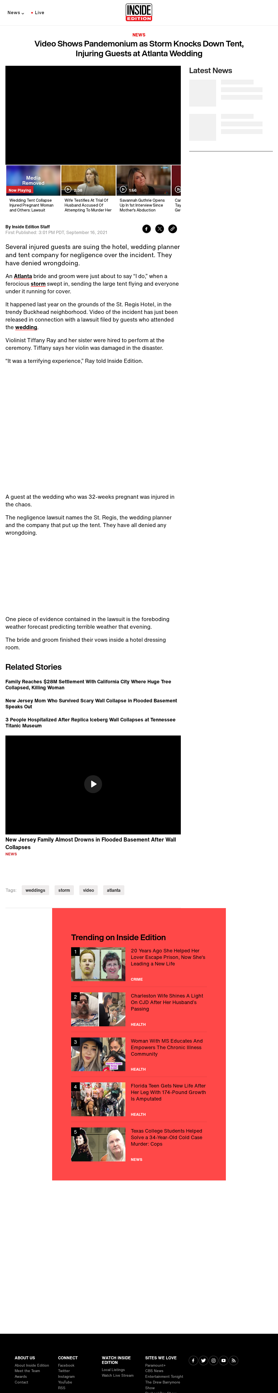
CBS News (154, 1370)
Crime (137, 979)
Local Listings (113, 1369)
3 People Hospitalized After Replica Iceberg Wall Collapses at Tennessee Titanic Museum (90, 722)
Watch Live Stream (118, 1375)
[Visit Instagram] (213, 1361)
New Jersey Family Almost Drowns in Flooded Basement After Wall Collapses (90, 843)
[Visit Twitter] (203, 1361)
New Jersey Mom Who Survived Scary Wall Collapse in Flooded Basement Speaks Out (91, 703)
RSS (61, 1388)
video (88, 890)
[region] (93, 785)
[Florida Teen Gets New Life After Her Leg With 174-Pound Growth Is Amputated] (139, 1099)
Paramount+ (155, 1365)
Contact (21, 1382)
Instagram (66, 1376)
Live (40, 12)
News (14, 12)
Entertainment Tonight (164, 1376)
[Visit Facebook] (193, 1361)
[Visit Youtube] (223, 1361)
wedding (26, 327)
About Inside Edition (32, 1365)
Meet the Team (27, 1370)
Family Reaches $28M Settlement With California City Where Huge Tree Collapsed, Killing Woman (88, 684)
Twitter (64, 1370)
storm (38, 284)
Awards (21, 1376)
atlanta (114, 890)
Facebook (66, 1365)
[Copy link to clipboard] (173, 229)
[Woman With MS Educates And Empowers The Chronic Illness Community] (139, 1054)
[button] (93, 784)
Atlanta (23, 276)
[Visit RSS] (233, 1361)
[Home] (139, 13)
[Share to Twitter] (160, 229)
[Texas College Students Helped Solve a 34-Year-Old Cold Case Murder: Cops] (139, 1144)
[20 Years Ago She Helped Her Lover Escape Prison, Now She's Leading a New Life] (139, 964)
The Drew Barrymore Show (162, 1385)
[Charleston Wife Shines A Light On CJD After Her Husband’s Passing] (139, 1009)
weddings (35, 890)
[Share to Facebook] (146, 229)
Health (138, 1024)
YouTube (65, 1382)
